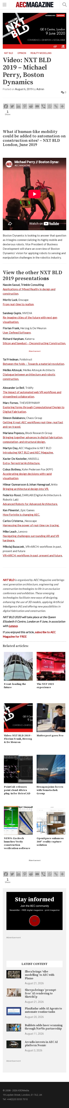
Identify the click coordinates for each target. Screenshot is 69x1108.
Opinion (21, 53)
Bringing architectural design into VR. (26, 488)
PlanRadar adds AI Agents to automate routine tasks (43, 1010)
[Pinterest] (24, 106)
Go (34, 920)
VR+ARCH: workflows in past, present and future (32, 555)
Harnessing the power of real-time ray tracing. (31, 525)
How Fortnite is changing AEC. (21, 514)
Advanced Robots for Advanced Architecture (30, 504)
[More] (62, 106)
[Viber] (43, 106)
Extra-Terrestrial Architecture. (21, 463)
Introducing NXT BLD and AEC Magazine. (28, 452)
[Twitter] (12, 106)
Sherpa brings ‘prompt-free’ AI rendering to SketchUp (41, 993)
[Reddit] (31, 106)
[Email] (37, 106)
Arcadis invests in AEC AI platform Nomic (41, 1043)
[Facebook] (6, 106)
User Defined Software (17, 332)
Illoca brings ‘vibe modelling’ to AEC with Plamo (39, 975)
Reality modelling (41, 53)
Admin (40, 89)
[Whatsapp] (49, 106)
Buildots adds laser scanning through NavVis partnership (44, 1027)
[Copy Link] (56, 106)
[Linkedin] (18, 106)
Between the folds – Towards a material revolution (33, 363)
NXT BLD (8, 53)
